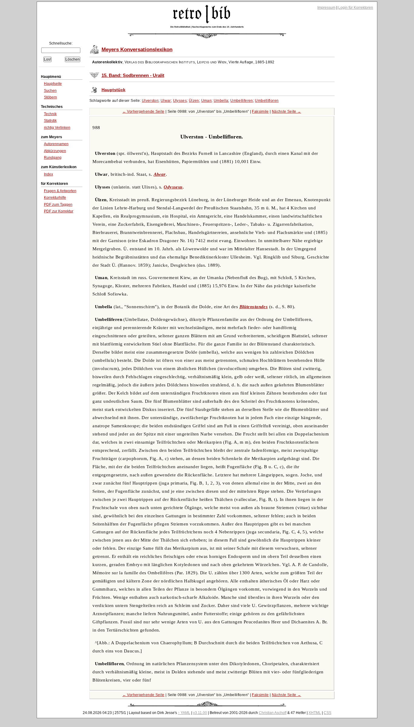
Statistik (50, 120)
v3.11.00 (200, 713)
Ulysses (180, 100)
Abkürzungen (55, 151)
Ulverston (150, 100)
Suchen (50, 90)
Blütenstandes (253, 306)
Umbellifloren (267, 100)
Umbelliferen (241, 100)
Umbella (221, 100)
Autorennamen (56, 144)
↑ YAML (184, 713)
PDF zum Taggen (58, 204)
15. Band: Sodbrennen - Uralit (133, 75)
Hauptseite (53, 84)
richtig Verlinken (57, 127)
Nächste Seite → (286, 111)
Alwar (160, 174)
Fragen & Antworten (60, 191)
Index (48, 174)
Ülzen (194, 100)
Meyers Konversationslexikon (137, 49)
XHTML (315, 713)
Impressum (326, 7)
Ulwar (166, 100)
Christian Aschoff (272, 713)
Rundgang (53, 157)
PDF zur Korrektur (58, 211)
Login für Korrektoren (355, 7)
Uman (206, 100)
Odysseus (173, 187)
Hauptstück (113, 90)
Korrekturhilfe (55, 197)
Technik (50, 114)
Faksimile (260, 111)
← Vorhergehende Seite (143, 111)
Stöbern (50, 97)
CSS (327, 713)
